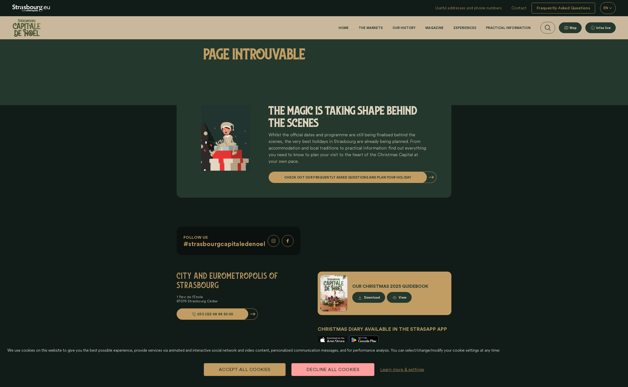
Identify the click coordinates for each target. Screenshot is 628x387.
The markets (371, 27)
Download (372, 297)
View (402, 297)
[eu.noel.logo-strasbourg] (31, 8)
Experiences (465, 27)
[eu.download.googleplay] (364, 340)
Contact (519, 8)
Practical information (508, 27)
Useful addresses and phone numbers (468, 8)
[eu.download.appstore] (332, 340)
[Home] (26, 27)
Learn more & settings (402, 369)
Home (344, 27)
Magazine (434, 27)
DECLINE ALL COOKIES (333, 369)
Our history (404, 27)
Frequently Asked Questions (563, 8)
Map (573, 27)
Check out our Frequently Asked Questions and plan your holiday (347, 177)
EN (605, 8)
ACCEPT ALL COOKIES (245, 369)
